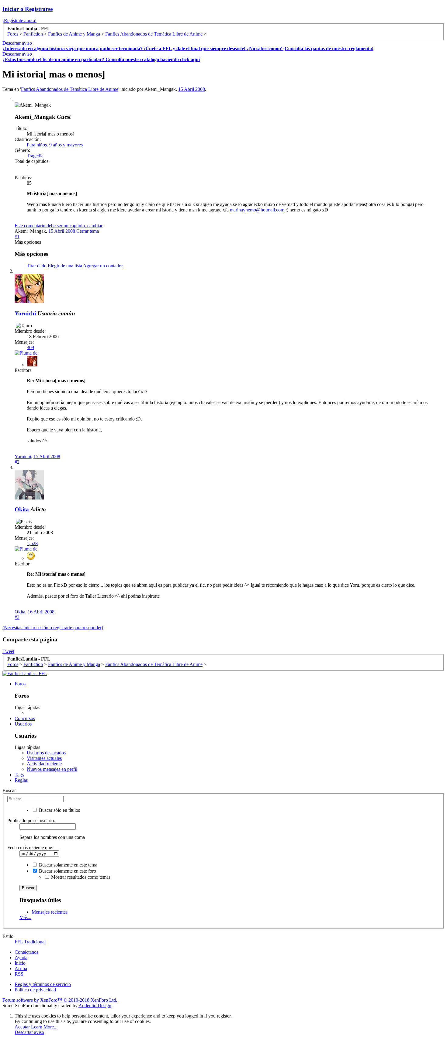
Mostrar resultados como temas (80, 877)
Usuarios (23, 723)
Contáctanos (26, 952)
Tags (19, 774)
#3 (17, 617)
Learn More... (44, 1026)
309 (30, 347)
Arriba (21, 968)
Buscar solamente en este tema (67, 864)
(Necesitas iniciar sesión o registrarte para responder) (52, 627)
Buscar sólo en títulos (59, 810)
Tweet (8, 651)
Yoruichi (25, 313)
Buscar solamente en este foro (67, 871)
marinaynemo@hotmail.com (257, 209)
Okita (22, 509)
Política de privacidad (35, 989)
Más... (25, 917)
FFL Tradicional (30, 941)
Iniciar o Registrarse (27, 9)
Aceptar (22, 1026)
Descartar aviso (17, 43)
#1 (17, 236)
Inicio (20, 963)
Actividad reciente (44, 763)
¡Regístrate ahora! (19, 20)
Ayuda (21, 957)
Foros (20, 683)
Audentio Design (94, 1005)
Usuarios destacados (46, 752)
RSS (19, 974)
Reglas (21, 780)
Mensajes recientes (50, 912)
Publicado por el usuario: (31, 820)
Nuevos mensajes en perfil (52, 769)
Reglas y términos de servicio (43, 984)
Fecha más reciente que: (30, 847)
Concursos (25, 718)
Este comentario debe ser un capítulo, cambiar (58, 225)
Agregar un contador (103, 265)
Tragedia (35, 155)
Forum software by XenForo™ (59, 1000)
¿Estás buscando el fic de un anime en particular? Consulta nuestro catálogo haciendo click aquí (101, 59)
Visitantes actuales (44, 758)
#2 (17, 462)
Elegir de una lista (65, 265)
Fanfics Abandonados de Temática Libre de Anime (69, 89)
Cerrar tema (87, 231)
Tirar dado (37, 265)
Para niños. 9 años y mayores (55, 144)
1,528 (32, 543)
